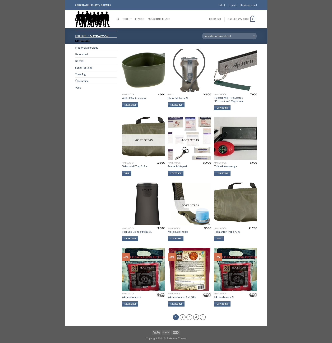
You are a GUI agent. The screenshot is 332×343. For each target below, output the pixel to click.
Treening (80, 74)
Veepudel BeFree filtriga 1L (137, 231)
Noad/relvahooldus (86, 47)
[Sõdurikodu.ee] (92, 19)
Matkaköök (82, 40)
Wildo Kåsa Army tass (134, 98)
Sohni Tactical (83, 67)
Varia (78, 87)
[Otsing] (118, 19)
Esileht (222, 5)
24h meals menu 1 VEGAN (182, 297)
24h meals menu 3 (223, 297)
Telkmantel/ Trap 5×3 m (227, 231)
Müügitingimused (248, 5)
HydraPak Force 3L (178, 98)
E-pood (232, 5)
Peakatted (81, 54)
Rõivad (79, 60)
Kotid (78, 34)
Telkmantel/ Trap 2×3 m (134, 166)
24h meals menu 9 (131, 297)
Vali (126, 173)
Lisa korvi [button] (130, 105)
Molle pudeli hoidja (178, 231)
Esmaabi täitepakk (177, 166)
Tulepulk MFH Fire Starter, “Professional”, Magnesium (228, 99)
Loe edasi (175, 173)
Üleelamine (82, 80)
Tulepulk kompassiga (225, 166)
